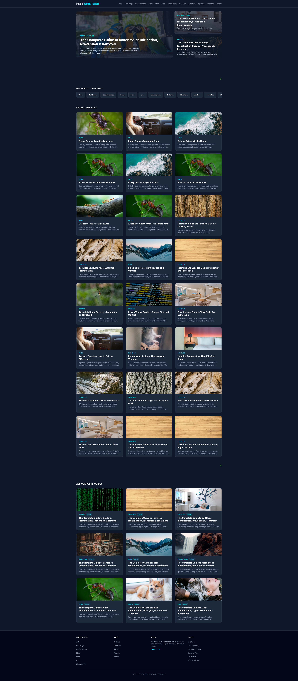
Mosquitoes (172, 4)
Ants (120, 4)
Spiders (201, 4)
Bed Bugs (129, 4)
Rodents (182, 4)
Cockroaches (140, 4)
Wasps (219, 4)
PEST (87, 3)
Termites (210, 4)
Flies (157, 4)
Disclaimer (192, 657)
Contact (191, 642)
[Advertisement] (149, 72)
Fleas (151, 4)
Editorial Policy (193, 653)
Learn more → (156, 649)
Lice (163, 4)
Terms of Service (194, 649)
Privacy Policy (193, 646)
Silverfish (192, 4)
